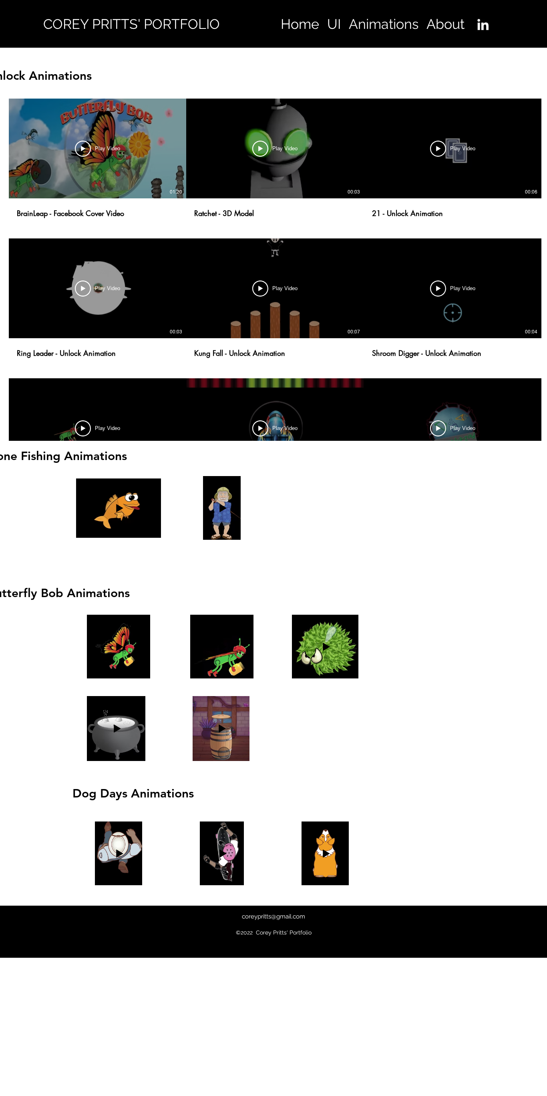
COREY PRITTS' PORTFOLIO (131, 24)
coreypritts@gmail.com (273, 916)
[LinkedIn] (483, 24)
